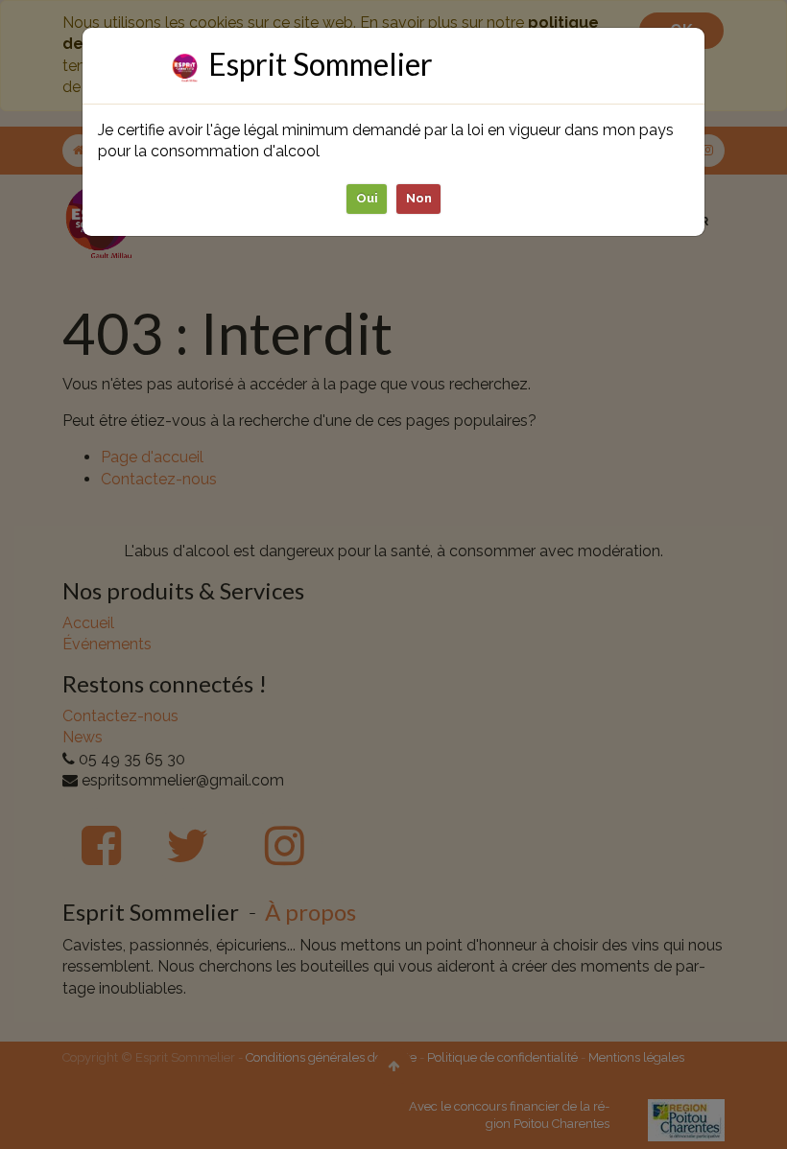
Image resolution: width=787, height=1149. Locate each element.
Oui (367, 198)
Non (419, 198)
